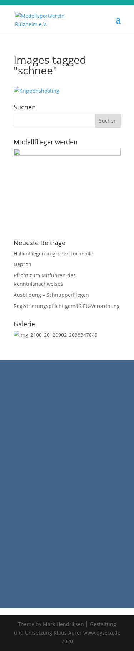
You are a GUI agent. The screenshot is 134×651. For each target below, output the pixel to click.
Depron (22, 264)
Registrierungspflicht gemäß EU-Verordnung (67, 306)
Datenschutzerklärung (29, 419)
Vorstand (14, 402)
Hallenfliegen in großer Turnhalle (53, 253)
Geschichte (16, 394)
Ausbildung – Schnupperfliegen (51, 294)
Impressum (16, 411)
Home (10, 385)
